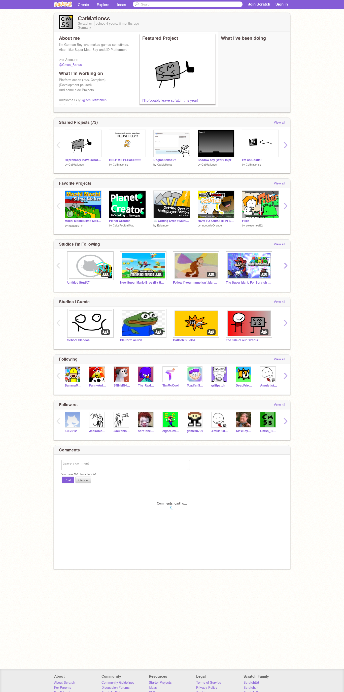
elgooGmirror (170, 431)
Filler (245, 221)
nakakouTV (75, 225)
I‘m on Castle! (252, 160)
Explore (103, 4)
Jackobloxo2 (122, 431)
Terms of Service (208, 682)
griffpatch (218, 385)
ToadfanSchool (195, 385)
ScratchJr (251, 687)
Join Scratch (259, 4)
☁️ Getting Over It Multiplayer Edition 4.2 (171, 221)
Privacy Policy (206, 687)
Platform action (131, 340)
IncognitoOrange (211, 225)
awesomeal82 (254, 225)
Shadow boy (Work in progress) (216, 160)
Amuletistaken (268, 385)
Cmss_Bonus (268, 431)
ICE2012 (71, 431)
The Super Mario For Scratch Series (248, 282)
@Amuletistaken (94, 99)
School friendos (78, 340)
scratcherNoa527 (146, 431)
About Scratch (64, 682)
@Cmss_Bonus (70, 64)
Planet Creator (119, 221)
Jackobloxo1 (97, 431)
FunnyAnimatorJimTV (97, 385)
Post (67, 480)
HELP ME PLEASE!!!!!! (125, 160)
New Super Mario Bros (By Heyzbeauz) (142, 282)
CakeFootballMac (123, 225)
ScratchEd (251, 682)
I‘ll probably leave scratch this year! (170, 100)
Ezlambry (163, 225)
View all (279, 122)
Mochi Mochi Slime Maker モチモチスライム (83, 221)
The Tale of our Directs (242, 340)
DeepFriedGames (244, 385)
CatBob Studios (184, 340)
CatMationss (76, 164)
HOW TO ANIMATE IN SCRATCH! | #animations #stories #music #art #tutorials (216, 221)
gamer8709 (195, 431)
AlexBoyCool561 (244, 431)
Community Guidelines (117, 682)
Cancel (83, 480)
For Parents (62, 687)
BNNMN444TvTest (122, 385)
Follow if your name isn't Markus (195, 282)
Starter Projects (160, 682)
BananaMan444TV (73, 385)
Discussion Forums (115, 687)
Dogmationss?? (164, 160)
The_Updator (146, 385)
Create (83, 4)
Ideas (121, 4)
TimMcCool (170, 385)
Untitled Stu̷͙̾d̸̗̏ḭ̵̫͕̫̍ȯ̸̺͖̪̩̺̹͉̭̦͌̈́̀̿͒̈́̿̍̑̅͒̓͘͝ (77, 282)
